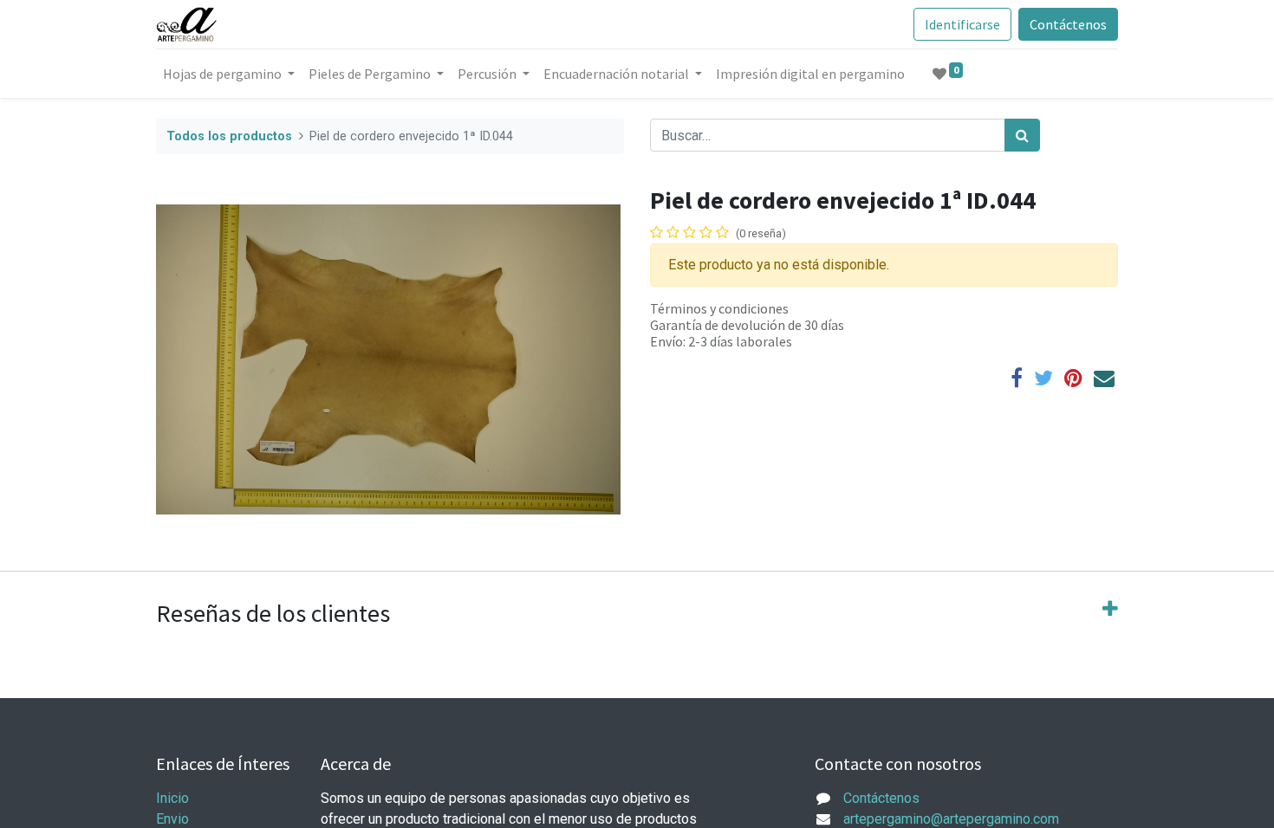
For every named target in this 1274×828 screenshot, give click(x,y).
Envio (172, 819)
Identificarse (962, 24)
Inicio (172, 798)
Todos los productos (229, 136)
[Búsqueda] (1022, 135)
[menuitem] (810, 73)
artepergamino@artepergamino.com (951, 819)
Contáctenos (1068, 24)
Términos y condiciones (719, 308)
